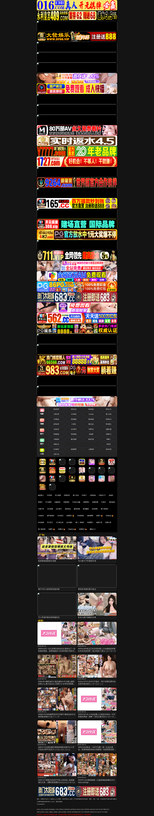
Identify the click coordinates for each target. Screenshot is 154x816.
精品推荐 (56, 409)
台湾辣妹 (56, 419)
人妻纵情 (91, 449)
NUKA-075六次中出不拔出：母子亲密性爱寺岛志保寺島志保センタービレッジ (97, 682)
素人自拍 (108, 414)
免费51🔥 (99, 516)
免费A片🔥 (61, 529)
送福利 (111, 495)
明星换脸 (73, 434)
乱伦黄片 (59, 509)
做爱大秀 (99, 522)
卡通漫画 (56, 439)
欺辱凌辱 (56, 424)
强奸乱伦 (73, 409)
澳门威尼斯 (41, 529)
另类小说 (56, 454)
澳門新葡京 (50, 516)
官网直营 (67, 495)
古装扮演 (56, 429)
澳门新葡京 (104, 509)
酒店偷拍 (112, 502)
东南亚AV (108, 419)
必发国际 (95, 509)
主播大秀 (41, 509)
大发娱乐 (41, 516)
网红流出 (91, 424)
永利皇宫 (60, 516)
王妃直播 (50, 509)
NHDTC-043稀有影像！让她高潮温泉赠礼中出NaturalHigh (96, 781)
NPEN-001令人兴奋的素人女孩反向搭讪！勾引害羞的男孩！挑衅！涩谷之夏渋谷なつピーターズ (97, 716)
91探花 (74, 424)
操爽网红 (86, 502)
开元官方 (50, 522)
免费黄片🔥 (83, 529)
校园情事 (73, 449)
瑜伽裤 (91, 434)
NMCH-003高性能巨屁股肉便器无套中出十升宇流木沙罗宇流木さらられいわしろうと (56, 748)
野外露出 (108, 424)
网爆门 (109, 439)
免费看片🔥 (70, 516)
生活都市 (56, 449)
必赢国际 (57, 502)
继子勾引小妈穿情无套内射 (49, 589)
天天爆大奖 (59, 522)
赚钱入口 (93, 529)
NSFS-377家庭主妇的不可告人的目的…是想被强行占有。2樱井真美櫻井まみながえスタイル (56, 781)
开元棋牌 (58, 495)
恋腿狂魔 (108, 429)
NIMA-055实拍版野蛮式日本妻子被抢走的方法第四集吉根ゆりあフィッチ (56, 715)
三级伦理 (56, 414)
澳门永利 (76, 495)
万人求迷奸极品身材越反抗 (49, 617)
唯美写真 (91, 439)
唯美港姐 (91, 419)
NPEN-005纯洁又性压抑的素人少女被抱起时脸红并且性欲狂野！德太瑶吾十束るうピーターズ (97, 649)
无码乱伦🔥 (109, 516)
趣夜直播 (77, 509)
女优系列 (73, 429)
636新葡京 (80, 516)
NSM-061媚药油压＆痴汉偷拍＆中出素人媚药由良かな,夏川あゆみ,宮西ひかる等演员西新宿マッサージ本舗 (56, 683)
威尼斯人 (41, 495)
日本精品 (73, 414)
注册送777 (102, 495)
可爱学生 (91, 429)
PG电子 (84, 495)
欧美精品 (91, 409)
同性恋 (109, 444)
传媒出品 (56, 444)
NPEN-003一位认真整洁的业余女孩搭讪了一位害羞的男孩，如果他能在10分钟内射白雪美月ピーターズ (56, 650)
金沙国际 (69, 522)
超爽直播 (95, 502)
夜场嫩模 (86, 509)
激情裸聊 (90, 516)
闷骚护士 (108, 434)
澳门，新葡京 (79, 522)
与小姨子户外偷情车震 (87, 561)
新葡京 (40, 502)
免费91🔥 (52, 529)
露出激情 (73, 439)
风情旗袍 (56, 434)
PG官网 (49, 495)
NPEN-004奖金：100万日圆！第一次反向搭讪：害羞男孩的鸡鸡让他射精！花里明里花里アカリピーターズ (97, 749)
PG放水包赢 (76, 502)
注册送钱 (93, 495)
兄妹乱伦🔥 (72, 529)
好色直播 (41, 522)
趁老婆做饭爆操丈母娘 (47, 561)
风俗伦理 (108, 449)
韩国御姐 (73, 419)
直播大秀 (108, 522)
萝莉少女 (108, 409)
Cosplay (91, 414)
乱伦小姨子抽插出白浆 (87, 617)
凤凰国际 (66, 502)
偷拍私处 (68, 509)
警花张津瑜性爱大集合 (87, 589)
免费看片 (90, 522)
